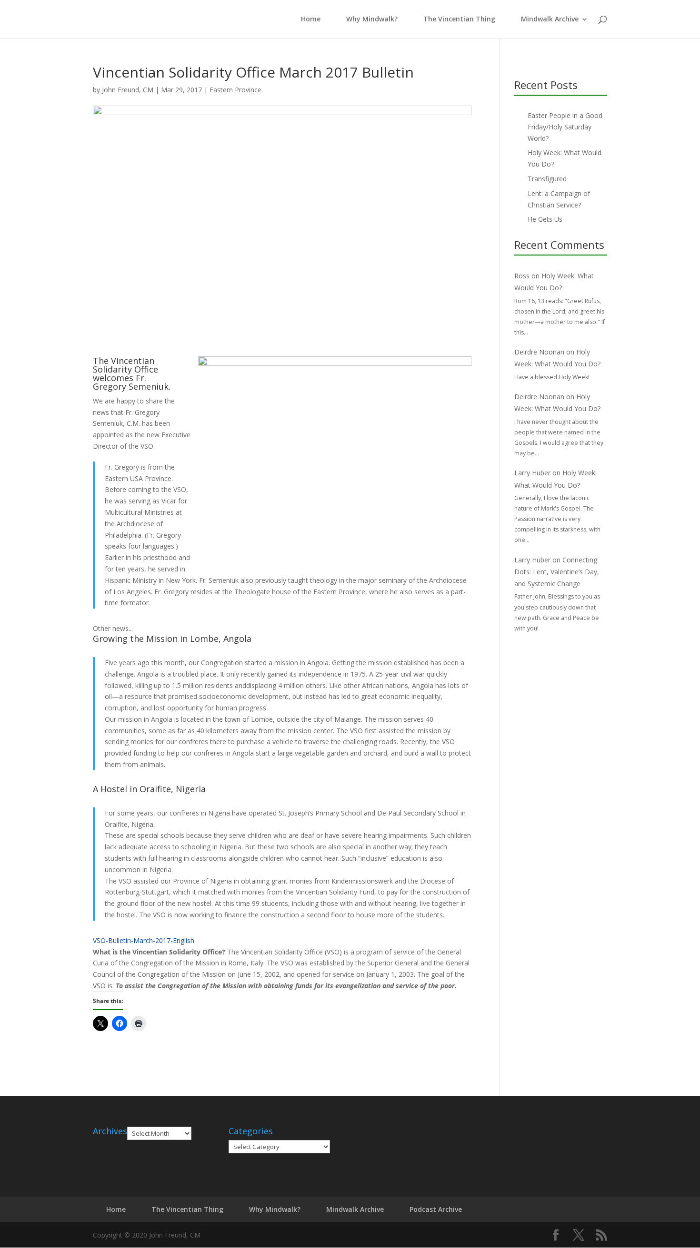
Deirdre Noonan (539, 351)
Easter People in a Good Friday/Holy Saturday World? (565, 127)
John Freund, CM (127, 89)
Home (308, 19)
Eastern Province (235, 89)
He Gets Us (545, 219)
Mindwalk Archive (550, 19)
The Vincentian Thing (459, 19)
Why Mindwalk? (372, 19)
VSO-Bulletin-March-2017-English (143, 940)
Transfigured (547, 178)
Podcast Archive (436, 1209)
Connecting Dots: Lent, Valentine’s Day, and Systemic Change (556, 571)
